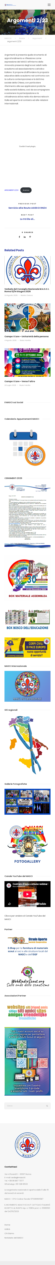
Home (7, 1224)
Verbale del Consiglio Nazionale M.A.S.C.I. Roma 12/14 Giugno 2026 (26, 290)
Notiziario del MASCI (13, 1237)
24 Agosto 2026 (11, 295)
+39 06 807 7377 (16, 1180)
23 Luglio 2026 (10, 385)
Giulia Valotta (16, 26)
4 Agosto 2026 (10, 340)
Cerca (47, 1105)
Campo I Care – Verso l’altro (19, 381)
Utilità (7, 1229)
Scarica (26, 190)
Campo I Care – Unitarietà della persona (26, 336)
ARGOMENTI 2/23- (11, 190)
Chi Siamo (9, 1233)
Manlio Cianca (27, 295)
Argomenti (34, 26)
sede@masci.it (18, 1177)
